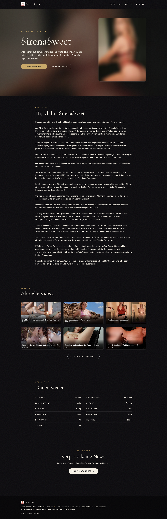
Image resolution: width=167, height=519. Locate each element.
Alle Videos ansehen (83, 357)
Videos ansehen (34, 66)
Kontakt (141, 4)
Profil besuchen (83, 471)
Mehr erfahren (60, 66)
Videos (129, 4)
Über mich (115, 4)
